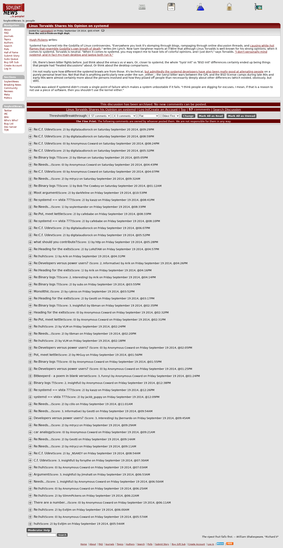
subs (80, 284)
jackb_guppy (93, 396)
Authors (8, 42)
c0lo (72, 404)
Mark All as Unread (241, 115)
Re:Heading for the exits (52, 249)
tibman (82, 157)
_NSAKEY (77, 453)
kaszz (93, 199)
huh (36, 523)
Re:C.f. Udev (43, 129)
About (7, 29)
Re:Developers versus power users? (61, 263)
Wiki (6, 117)
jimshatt (86, 474)
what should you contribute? (55, 242)
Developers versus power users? (59, 418)
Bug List (8, 123)
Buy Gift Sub (11, 62)
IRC (6, 114)
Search (8, 46)
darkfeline (83, 192)
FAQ (6, 33)
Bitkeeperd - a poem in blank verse (60, 376)
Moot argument (46, 193)
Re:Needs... (42, 164)
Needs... (40, 481)
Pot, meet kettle (46, 355)
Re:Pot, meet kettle (48, 214)
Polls (6, 49)
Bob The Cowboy (88, 185)
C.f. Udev (41, 460)
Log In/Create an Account (158, 109)
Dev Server (10, 127)
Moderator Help (39, 530)
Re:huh (39, 256)
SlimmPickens (72, 495)
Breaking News (12, 85)
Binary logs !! (44, 383)
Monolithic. (42, 291)
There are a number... (51, 502)
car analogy (43, 432)
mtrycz (74, 178)
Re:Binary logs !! (46, 157)
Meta (7, 94)
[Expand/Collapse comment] (30, 129)
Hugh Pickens (38, 39)
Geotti (93, 298)
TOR (6, 130)
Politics (8, 98)
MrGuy (80, 354)
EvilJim (67, 509)
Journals (8, 36)
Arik (65, 256)
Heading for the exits (50, 312)
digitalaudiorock (82, 129)
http (98, 242)
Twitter (8, 110)
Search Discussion (227, 109)
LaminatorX (46, 31)
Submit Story (11, 55)
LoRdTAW (95, 249)
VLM (65, 326)
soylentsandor (79, 206)
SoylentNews (14, 10)
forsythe (85, 460)
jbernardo (125, 418)
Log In (7, 68)
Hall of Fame (11, 52)
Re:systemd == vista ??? (53, 200)
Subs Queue (11, 59)
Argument (41, 474)
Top (183, 109)
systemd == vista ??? (50, 397)
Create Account (13, 65)
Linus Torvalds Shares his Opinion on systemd (69, 26)
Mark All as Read (211, 115)
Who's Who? (11, 120)
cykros (73, 291)
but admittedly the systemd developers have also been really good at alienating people (204, 71)
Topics (7, 39)
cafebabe (87, 214)
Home (83, 544)
